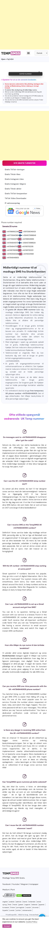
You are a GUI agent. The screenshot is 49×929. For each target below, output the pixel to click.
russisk (28, 907)
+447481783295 (27, 246)
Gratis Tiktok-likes (12, 174)
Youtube (15, 884)
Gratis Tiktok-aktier (13, 189)
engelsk (5, 902)
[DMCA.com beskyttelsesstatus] (24, 896)
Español (5, 910)
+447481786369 (12, 250)
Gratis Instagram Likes (14, 179)
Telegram (17, 98)
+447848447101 (12, 246)
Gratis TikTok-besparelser (16, 193)
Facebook (6, 884)
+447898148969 (28, 239)
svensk (12, 910)
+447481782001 (27, 250)
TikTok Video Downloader (15, 198)
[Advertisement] (24, 24)
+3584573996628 (28, 243)
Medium (5, 889)
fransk (15, 905)
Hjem (3, 59)
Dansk (25, 902)
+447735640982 (13, 235)
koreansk (5, 907)
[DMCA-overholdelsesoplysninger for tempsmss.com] (9, 896)
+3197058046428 (29, 231)
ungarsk (27, 905)
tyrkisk (18, 910)
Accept (7, 926)
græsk (21, 905)
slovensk (35, 907)
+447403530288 (13, 254)
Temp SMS (14, 878)
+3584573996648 (29, 235)
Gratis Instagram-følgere (15, 184)
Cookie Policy (31, 922)
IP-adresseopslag (12, 203)
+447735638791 (12, 239)
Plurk (13, 889)
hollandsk (32, 902)
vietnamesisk (27, 910)
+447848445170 (12, 243)
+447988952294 (13, 231)
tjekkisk (18, 902)
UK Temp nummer (32, 418)
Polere (12, 907)
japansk (41, 905)
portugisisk (20, 907)
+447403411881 (28, 254)
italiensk (34, 905)
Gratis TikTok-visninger (15, 169)
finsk (9, 905)
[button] (28, 53)
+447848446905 (13, 257)
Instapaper (33, 884)
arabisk (12, 902)
